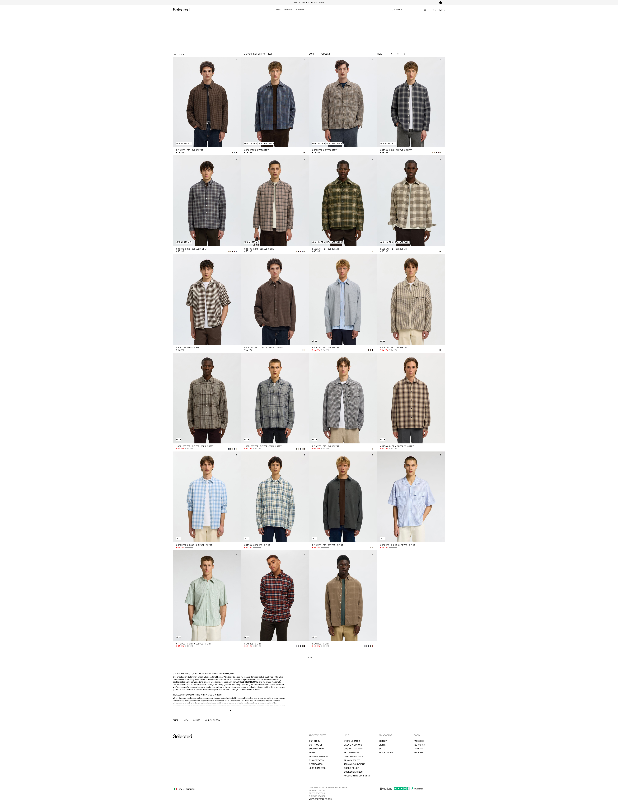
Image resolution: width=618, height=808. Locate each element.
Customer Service (354, 749)
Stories (300, 9)
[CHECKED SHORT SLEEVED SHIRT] (411, 496)
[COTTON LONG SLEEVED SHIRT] (411, 102)
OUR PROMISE (316, 745)
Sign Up (383, 741)
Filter (181, 54)
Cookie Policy (351, 768)
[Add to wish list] (236, 60)
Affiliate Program (318, 756)
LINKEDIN (418, 749)
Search (398, 9)
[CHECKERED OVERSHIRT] (275, 102)
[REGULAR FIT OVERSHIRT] (343, 200)
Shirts (196, 720)
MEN (186, 720)
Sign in (382, 745)
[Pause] (440, 3)
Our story (314, 741)
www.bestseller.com (320, 799)
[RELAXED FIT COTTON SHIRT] (343, 496)
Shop (175, 720)
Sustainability (316, 749)
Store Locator (352, 741)
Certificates (316, 764)
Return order (351, 752)
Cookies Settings (353, 772)
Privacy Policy (352, 760)
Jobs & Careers (317, 768)
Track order (386, 752)
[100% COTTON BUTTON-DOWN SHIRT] (207, 398)
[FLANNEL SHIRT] (275, 595)
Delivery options (353, 745)
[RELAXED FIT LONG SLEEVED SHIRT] (275, 299)
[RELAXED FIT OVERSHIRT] (207, 102)
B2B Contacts (316, 760)
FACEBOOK (419, 741)
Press (312, 752)
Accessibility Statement (357, 776)
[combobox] (333, 54)
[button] (207, 102)
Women (288, 9)
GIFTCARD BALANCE (353, 756)
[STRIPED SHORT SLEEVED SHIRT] (207, 595)
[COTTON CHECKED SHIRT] (275, 496)
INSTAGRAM (419, 745)
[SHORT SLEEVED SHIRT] (207, 299)
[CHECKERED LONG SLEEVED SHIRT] (207, 496)
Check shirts (212, 720)
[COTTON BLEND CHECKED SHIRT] (411, 398)
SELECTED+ (385, 749)
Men (278, 9)
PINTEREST (419, 752)
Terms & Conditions (354, 764)
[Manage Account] (425, 10)
